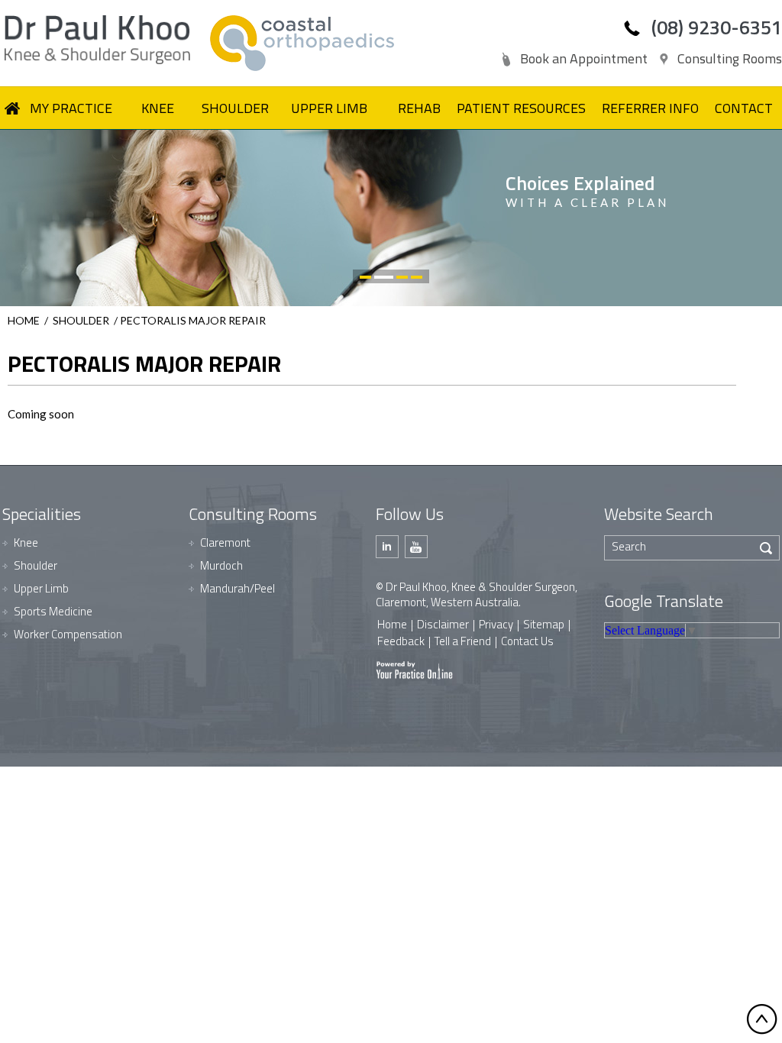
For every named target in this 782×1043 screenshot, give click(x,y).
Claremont (225, 542)
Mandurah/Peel (237, 588)
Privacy (496, 624)
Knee (26, 542)
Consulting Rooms (729, 58)
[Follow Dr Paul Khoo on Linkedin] (387, 546)
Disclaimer (443, 624)
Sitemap (543, 624)
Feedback (401, 641)
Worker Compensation (68, 634)
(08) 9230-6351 (716, 27)
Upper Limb (41, 588)
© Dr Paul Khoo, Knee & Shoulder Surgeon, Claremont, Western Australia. (476, 594)
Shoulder (81, 320)
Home (24, 320)
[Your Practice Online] (414, 669)
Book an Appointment (584, 58)
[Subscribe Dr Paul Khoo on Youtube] (416, 546)
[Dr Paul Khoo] (103, 39)
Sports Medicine (53, 611)
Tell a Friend (463, 641)
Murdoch (221, 565)
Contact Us (527, 641)
